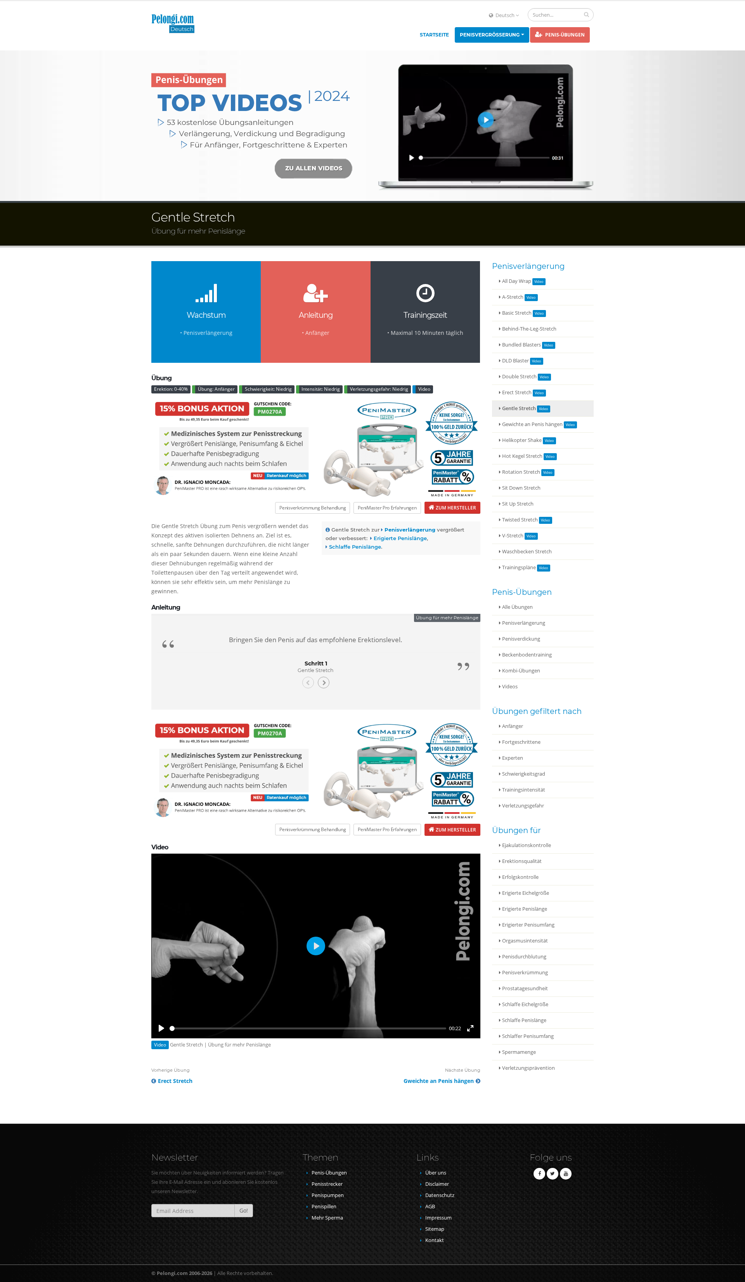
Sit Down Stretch (521, 488)
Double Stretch (519, 376)
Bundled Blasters (521, 344)
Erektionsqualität (521, 861)
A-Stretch (513, 297)
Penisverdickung (520, 639)
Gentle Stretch (519, 408)
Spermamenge (518, 1052)
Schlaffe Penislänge (523, 1020)
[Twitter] (552, 1174)
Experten (512, 758)
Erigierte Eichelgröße (525, 893)
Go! (243, 1210)
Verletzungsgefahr (522, 805)
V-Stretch (513, 535)
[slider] (308, 1028)
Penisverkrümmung (524, 972)
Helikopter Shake (522, 440)
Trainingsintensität (523, 790)
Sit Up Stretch (517, 504)
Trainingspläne (519, 567)
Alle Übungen (517, 607)
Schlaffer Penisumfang (527, 1036)
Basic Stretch (517, 313)
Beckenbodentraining (526, 654)
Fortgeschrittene (521, 742)
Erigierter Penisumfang (527, 925)
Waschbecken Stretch (526, 551)
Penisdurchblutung (523, 956)
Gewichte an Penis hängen (532, 424)
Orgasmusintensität (524, 940)
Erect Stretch (517, 392)
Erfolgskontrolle (520, 877)
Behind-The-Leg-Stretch (528, 329)
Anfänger (512, 726)
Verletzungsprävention (528, 1068)
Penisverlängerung (523, 623)
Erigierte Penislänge (524, 909)
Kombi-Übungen (520, 670)
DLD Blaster (515, 360)
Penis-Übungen (564, 34)
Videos (509, 686)
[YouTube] (566, 1174)
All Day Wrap (516, 281)
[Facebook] (539, 1174)
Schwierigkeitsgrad (523, 774)
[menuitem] (434, 35)
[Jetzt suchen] (586, 14)
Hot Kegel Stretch (522, 456)
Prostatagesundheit (524, 988)
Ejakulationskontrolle (526, 845)
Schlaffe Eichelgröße (524, 1004)
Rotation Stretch (521, 472)
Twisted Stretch (520, 519)
